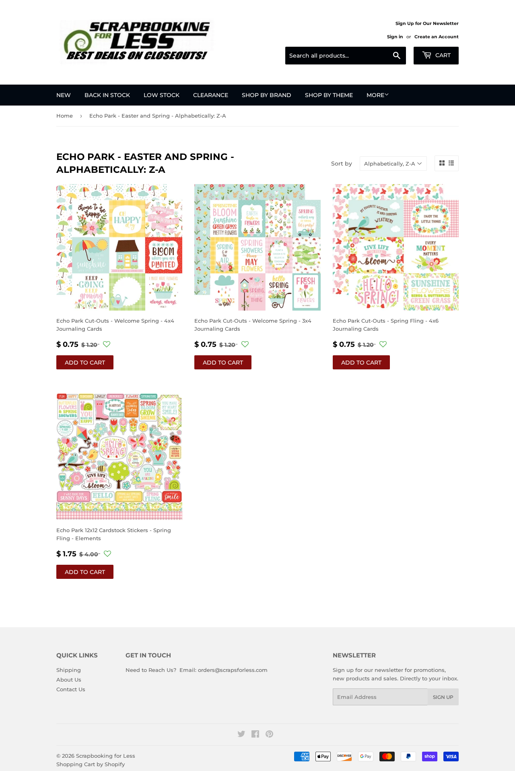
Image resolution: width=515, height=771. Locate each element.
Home (64, 115)
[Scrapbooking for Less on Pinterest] (269, 735)
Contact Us (70, 689)
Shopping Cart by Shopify (90, 764)
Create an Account (436, 36)
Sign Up (443, 697)
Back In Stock (107, 95)
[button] (106, 344)
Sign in (395, 36)
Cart (442, 55)
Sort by (341, 163)
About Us (68, 679)
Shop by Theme (329, 95)
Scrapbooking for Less (105, 755)
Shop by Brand (266, 95)
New (63, 95)
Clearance (210, 95)
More (375, 95)
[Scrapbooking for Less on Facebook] (255, 735)
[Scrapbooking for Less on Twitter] (241, 735)
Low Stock (161, 95)
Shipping (68, 670)
